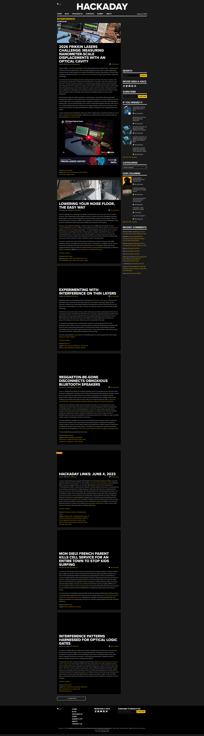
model (80, 439)
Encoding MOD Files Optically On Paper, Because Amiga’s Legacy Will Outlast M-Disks (134, 238)
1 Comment (137, 212)
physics (75, 522)
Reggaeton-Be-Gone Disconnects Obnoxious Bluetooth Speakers (83, 381)
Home (59, 14)
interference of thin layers (99, 300)
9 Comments (115, 477)
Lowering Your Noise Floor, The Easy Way (87, 206)
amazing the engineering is (96, 503)
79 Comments (138, 194)
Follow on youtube (129, 86)
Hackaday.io (77, 14)
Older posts (71, 698)
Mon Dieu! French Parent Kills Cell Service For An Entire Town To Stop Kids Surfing (84, 559)
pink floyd (81, 522)
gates (60, 689)
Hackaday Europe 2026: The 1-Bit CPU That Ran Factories (139, 149)
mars (83, 520)
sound (76, 441)
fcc (71, 518)
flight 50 (75, 499)
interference (74, 172)
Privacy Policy (116, 728)
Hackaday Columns (70, 512)
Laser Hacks (68, 170)
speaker (80, 441)
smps (70, 260)
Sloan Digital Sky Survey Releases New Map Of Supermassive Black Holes (135, 259)
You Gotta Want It (139, 216)
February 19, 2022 (64, 567)
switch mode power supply (80, 260)
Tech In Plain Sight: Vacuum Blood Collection (139, 200)
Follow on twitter (127, 86)
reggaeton (70, 441)
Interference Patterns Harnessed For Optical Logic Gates (88, 640)
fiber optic (67, 172)
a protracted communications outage (101, 483)
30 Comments (114, 387)
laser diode (62, 174)
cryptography (77, 516)
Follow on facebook (124, 86)
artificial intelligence (70, 437)
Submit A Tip (77, 719)
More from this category (130, 157)
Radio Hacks (68, 256)
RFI (67, 260)
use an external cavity (73, 117)
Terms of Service (124, 728)
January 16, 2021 (64, 646)
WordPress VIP (105, 731)
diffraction (84, 687)
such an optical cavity (83, 74)
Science (67, 343)
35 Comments (114, 210)
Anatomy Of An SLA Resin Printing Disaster (139, 119)
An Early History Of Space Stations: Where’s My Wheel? (140, 128)
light (66, 348)
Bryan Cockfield (76, 387)
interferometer (83, 172)
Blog (67, 14)
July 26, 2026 (63, 64)
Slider (61, 514)
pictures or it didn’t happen (67, 337)
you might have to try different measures (91, 249)
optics (61, 522)
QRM (63, 260)
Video (74, 717)
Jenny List (75, 567)
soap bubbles (78, 335)
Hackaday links (81, 512)
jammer (79, 607)
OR (79, 689)
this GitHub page (64, 428)
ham (74, 258)
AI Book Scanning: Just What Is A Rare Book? (139, 189)
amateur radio (68, 258)
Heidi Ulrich (74, 296)
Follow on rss (132, 86)
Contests (90, 14)
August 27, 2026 (142, 14)
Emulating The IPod (133, 248)
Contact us (135, 86)
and (65, 687)
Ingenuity (66, 520)
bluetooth (79, 437)
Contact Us (77, 724)
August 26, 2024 (64, 296)
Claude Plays (135, 273)
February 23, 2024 (64, 387)
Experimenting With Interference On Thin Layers (87, 292)
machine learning (72, 439)
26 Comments (138, 133)
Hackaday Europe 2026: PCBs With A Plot (139, 108)
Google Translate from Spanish (104, 401)
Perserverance (67, 522)
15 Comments (138, 124)
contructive (70, 687)
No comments (114, 296)
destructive (77, 687)
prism (85, 522)
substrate (77, 348)
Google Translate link (81, 586)
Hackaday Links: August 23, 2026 (138, 208)
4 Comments (115, 64)
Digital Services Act (133, 728)
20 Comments (138, 145)
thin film (83, 348)
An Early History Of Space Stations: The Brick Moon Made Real (140, 139)
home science (68, 346)
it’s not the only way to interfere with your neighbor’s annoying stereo (98, 428)
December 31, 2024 (65, 210)
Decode (67, 518)
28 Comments (138, 154)
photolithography (64, 691)
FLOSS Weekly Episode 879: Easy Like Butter (139, 179)
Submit (100, 14)
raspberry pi (62, 441)
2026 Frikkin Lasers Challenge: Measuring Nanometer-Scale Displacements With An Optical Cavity (82, 54)
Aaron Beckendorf (74, 64)
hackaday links (77, 518)
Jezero (80, 520)
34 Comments (114, 567)
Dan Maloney (77, 210)
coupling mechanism (69, 115)
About (109, 14)
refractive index (63, 524)
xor (71, 691)
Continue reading (65, 253)
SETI (70, 524)
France (66, 607)
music (84, 439)
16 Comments (114, 646)
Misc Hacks (68, 685)
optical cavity (70, 174)
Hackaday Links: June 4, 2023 (87, 474)
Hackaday (102, 6)
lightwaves (71, 348)
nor (72, 689)
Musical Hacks (69, 435)
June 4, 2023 (63, 477)
